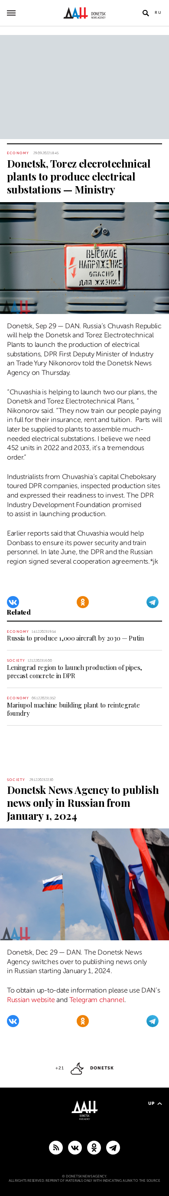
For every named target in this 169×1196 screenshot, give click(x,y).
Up (151, 1103)
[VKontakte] (13, 602)
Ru (158, 12)
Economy (18, 153)
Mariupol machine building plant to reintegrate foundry (73, 709)
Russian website (31, 1000)
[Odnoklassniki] (83, 602)
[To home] (84, 13)
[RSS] (56, 1147)
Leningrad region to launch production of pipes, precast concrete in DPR (74, 671)
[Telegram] (152, 602)
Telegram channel (96, 1000)
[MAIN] (113, 1147)
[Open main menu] (11, 13)
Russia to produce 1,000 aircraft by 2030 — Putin (75, 638)
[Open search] (146, 13)
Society (16, 661)
